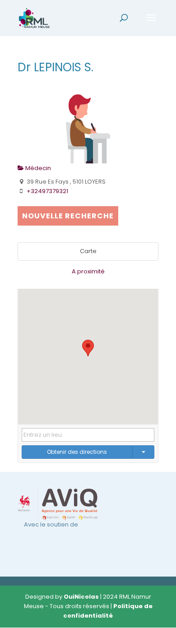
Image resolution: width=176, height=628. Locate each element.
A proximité (88, 271)
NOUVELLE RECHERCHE (68, 216)
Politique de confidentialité (108, 611)
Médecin (37, 168)
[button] (88, 348)
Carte (88, 251)
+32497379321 (47, 191)
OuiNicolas (81, 596)
